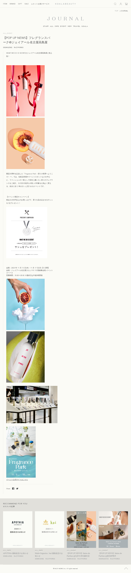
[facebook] (13, 488)
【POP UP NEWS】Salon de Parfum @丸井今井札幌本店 (78, 554)
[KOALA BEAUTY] (65, 4)
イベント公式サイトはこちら (17, 480)
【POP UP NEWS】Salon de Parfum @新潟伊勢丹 (110, 554)
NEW (70, 26)
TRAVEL (76, 26)
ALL (51, 26)
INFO (57, 26)
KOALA (85, 26)
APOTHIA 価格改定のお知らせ (15, 553)
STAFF (46, 26)
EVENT (63, 26)
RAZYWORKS (18, 47)
